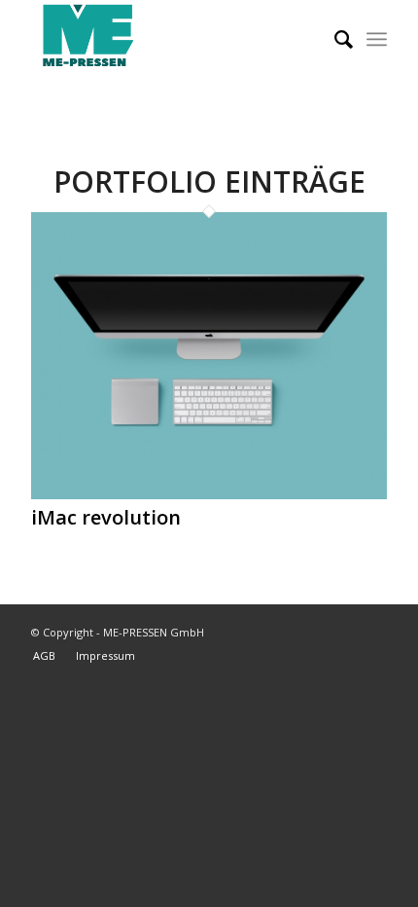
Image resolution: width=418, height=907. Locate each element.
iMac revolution (106, 517)
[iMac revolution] (209, 493)
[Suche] (334, 39)
